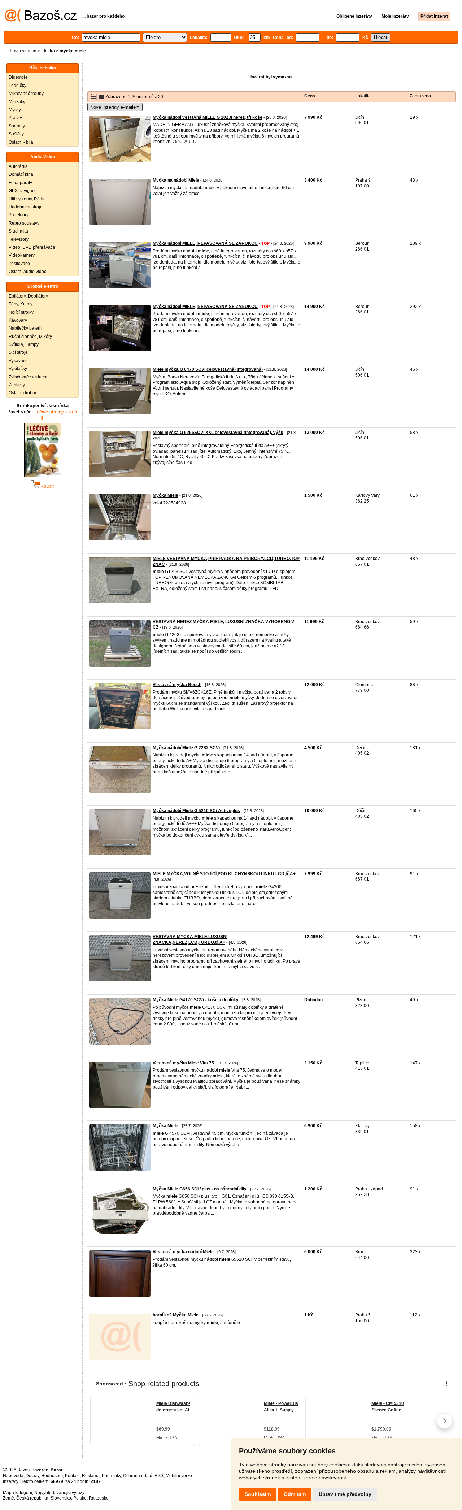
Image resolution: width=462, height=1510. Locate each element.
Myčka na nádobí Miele (176, 180)
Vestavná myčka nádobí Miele (183, 1251)
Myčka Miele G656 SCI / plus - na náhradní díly (200, 1189)
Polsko (80, 1498)
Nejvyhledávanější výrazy (59, 1492)
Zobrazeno (420, 96)
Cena (309, 96)
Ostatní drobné (23, 392)
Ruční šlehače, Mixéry (30, 336)
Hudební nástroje (26, 206)
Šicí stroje (18, 352)
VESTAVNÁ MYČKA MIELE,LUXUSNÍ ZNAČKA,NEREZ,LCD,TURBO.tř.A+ (190, 939)
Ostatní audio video (28, 271)
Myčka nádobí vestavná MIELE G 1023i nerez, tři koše (207, 117)
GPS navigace (23, 190)
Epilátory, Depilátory (28, 296)
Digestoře (18, 77)
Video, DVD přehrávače (32, 247)
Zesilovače (19, 263)
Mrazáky (17, 101)
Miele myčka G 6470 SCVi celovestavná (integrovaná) (208, 369)
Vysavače (18, 360)
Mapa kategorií (17, 1492)
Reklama (91, 1475)
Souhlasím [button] (258, 1494)
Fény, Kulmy (20, 304)
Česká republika (32, 1498)
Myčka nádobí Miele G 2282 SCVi (186, 747)
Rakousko (99, 1498)
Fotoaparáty (20, 182)
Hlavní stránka (22, 50)
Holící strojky (21, 312)
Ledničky (17, 85)
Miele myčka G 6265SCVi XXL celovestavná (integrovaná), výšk (218, 432)
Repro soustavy (24, 223)
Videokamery (22, 255)
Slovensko (61, 1498)
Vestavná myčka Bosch (177, 684)
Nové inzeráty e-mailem (115, 107)
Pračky (15, 117)
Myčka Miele (165, 495)
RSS (159, 1475)
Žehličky (17, 384)
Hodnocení (52, 1475)
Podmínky (111, 1475)
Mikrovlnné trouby (26, 93)
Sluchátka (18, 231)
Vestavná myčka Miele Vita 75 (183, 1063)
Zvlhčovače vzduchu (29, 376)
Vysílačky (18, 368)
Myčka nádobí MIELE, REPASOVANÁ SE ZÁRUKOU (205, 243)
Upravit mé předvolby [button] (345, 1494)
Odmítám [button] (295, 1494)
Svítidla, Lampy (24, 344)
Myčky (15, 109)
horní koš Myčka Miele (176, 1315)
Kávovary (18, 320)
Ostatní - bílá (21, 142)
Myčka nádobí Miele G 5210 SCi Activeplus (196, 810)
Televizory (19, 239)
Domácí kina (21, 174)
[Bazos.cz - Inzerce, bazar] (41, 20)
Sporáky (17, 126)
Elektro (48, 50)
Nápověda (13, 1475)
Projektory (19, 214)
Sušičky (16, 133)
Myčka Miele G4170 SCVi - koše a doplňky (196, 999)
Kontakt (72, 1475)
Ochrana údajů (137, 1475)
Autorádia (18, 166)
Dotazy (32, 1475)
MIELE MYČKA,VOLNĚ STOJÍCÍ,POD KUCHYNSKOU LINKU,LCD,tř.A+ (224, 873)
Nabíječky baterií (25, 328)
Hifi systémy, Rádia (27, 198)
